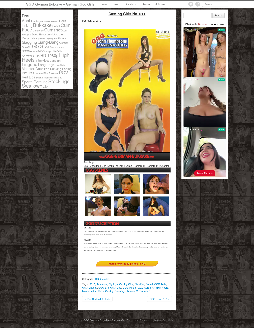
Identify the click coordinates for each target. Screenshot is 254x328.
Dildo (49, 34)
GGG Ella (103, 287)
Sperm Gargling (35, 81)
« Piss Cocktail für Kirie (97, 299)
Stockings (120, 291)
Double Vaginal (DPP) (48, 38)
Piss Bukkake (50, 73)
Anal (26, 21)
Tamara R (144, 291)
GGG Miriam (130, 287)
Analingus (37, 21)
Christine (139, 284)
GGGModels (29, 51)
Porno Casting (106, 291)
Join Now (161, 4)
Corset (149, 284)
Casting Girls (126, 284)
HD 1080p (49, 55)
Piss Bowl (39, 73)
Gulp (36, 55)
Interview (42, 60)
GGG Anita (160, 284)
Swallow (31, 85)
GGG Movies (102, 279)
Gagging (29, 42)
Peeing (67, 68)
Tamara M (132, 291)
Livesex (146, 4)
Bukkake (42, 24)
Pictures (28, 72)
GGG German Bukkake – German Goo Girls (60, 4)
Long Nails (60, 65)
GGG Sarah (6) (146, 287)
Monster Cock (32, 68)
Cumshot (53, 29)
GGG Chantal (89, 287)
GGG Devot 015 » (159, 299)
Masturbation (89, 291)
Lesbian (55, 60)
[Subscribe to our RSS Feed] (197, 4)
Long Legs (46, 64)
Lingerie (29, 64)
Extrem (62, 38)
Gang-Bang (48, 42)
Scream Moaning (44, 77)
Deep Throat (39, 34)
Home (104, 4)
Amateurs (131, 4)
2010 (92, 284)
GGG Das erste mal (54, 47)
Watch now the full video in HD (127, 263)
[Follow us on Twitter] (190, 4)
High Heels (162, 287)
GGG (37, 46)
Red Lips (28, 76)
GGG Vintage (44, 51)
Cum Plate (38, 30)
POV (63, 72)
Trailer (44, 86)
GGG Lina (115, 287)
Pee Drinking (52, 69)
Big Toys (113, 284)
